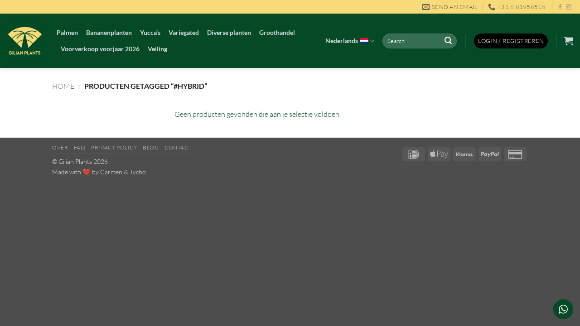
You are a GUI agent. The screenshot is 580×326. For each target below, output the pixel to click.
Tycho (138, 172)
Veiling (157, 49)
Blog (151, 147)
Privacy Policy (114, 147)
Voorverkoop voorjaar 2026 (100, 49)
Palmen (67, 32)
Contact (178, 147)
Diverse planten (229, 32)
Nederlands (341, 40)
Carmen (111, 172)
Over (60, 147)
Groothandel (277, 32)
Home (63, 86)
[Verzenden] (448, 41)
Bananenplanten (109, 32)
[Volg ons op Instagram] (568, 7)
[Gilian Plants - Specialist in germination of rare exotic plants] (25, 41)
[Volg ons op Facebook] (560, 7)
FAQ (80, 147)
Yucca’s (150, 32)
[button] (511, 41)
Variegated (184, 32)
